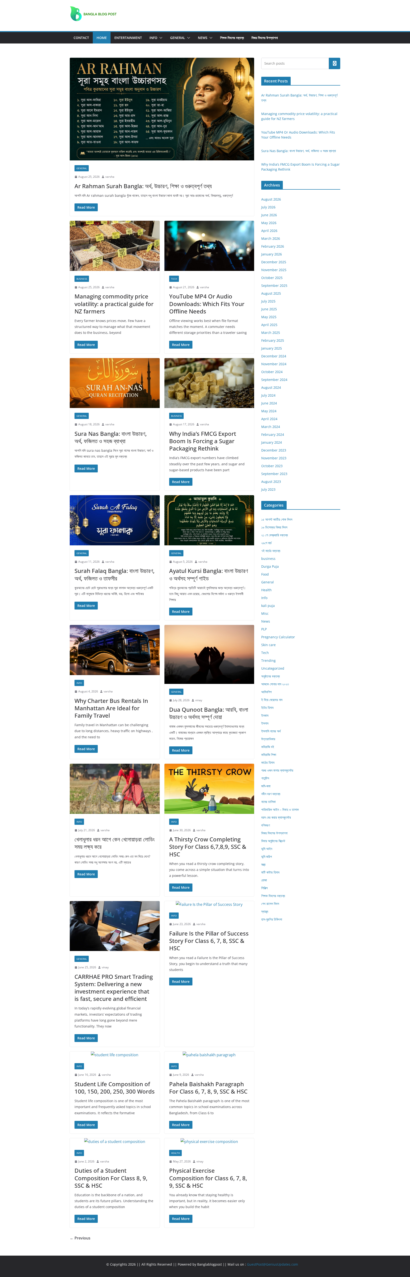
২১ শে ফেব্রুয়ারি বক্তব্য (274, 535)
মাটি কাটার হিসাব (270, 872)
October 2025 (272, 277)
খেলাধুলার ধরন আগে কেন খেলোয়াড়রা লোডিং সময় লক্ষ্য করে (115, 842)
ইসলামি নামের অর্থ (271, 731)
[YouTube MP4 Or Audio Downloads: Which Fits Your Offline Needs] (209, 246)
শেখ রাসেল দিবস (270, 903)
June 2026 (269, 215)
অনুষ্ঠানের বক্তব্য (270, 676)
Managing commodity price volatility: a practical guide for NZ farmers (114, 303)
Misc (265, 613)
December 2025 (273, 262)
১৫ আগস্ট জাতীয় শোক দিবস (276, 519)
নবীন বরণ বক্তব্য (270, 794)
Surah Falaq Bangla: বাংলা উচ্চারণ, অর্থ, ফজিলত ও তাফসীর (114, 574)
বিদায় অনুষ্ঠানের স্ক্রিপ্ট (273, 841)
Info (153, 37)
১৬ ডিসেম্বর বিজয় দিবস (274, 527)
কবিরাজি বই (267, 746)
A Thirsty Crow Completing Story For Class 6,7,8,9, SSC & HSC (207, 846)
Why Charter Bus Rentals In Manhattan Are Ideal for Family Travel (111, 708)
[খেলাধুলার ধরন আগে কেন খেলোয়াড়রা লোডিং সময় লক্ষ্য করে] (115, 789)
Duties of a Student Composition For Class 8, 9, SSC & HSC (111, 1178)
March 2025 (270, 332)
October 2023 (272, 466)
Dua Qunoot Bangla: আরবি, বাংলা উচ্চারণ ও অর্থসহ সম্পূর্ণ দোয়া (208, 713)
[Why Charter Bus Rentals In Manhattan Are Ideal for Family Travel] (115, 650)
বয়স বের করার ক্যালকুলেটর (276, 817)
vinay (198, 700)
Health (175, 1153)
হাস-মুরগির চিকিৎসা (271, 919)
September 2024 (274, 379)
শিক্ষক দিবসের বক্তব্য (232, 37)
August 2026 (271, 199)
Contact (81, 37)
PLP (264, 629)
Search (334, 63)
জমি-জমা (265, 786)
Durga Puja (270, 566)
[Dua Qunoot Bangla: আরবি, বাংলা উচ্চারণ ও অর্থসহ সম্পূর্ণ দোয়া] (209, 654)
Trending (268, 660)
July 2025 (268, 301)
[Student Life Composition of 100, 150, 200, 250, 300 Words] (115, 1054)
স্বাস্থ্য (264, 911)
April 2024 (269, 419)
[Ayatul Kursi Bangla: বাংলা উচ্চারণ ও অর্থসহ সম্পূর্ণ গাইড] (209, 520)
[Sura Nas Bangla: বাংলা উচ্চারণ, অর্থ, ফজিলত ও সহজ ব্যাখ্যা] (115, 383)
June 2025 (269, 309)
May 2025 (268, 317)
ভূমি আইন (266, 848)
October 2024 (272, 372)
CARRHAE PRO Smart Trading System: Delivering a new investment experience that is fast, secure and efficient (114, 988)
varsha (109, 177)
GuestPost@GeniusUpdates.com (272, 1264)
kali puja (268, 605)
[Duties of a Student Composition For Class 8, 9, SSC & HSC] (115, 1141)
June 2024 (269, 403)
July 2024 (268, 395)
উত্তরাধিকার (268, 739)
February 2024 (272, 434)
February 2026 (272, 246)
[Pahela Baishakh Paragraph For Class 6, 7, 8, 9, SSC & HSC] (209, 1054)
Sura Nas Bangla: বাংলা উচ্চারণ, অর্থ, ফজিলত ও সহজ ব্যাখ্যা (111, 437)
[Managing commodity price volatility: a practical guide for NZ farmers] (115, 246)
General (177, 37)
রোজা (264, 880)
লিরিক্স (264, 888)
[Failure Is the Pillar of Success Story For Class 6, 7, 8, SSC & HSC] (209, 904)
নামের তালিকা (268, 801)
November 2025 (273, 270)
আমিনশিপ (266, 692)
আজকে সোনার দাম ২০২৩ (275, 684)
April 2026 (269, 230)
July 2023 (268, 489)
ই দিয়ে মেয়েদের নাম (271, 699)
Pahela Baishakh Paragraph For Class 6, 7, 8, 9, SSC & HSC (209, 1087)
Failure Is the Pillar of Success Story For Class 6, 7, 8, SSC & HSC (209, 940)
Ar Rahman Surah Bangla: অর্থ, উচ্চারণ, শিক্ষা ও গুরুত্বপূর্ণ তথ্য (144, 186)
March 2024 (270, 426)
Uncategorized (272, 668)
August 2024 (271, 387)
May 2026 (268, 223)
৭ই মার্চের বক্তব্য (270, 550)
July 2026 (268, 207)
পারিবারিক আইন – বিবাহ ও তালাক (280, 809)
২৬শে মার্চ (266, 543)
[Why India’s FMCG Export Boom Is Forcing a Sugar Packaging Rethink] (209, 383)
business (81, 278)
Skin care (268, 645)
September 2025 (274, 285)
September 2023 (274, 473)
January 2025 (271, 348)
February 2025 (272, 340)
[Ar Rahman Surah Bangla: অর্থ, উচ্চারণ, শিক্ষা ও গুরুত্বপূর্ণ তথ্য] (162, 109)
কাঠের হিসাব (268, 762)
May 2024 (268, 411)
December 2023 (273, 450)
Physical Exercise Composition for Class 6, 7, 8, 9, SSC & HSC (208, 1178)
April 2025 (269, 324)
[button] (160, 37)
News (202, 37)
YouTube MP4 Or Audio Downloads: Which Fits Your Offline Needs (206, 303)
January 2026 (271, 254)
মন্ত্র (263, 864)
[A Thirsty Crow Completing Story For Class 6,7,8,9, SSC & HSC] (209, 789)
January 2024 (271, 442)
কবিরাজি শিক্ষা (268, 754)
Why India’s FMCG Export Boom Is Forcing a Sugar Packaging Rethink (202, 441)
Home (102, 37)
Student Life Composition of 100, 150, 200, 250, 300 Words (115, 1087)
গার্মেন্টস (265, 778)
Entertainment (128, 37)
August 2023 (271, 481)
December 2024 (273, 356)
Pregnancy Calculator (278, 637)
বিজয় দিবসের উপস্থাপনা (265, 37)
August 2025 (271, 293)
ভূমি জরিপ (266, 856)
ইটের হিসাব (267, 707)
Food (265, 574)
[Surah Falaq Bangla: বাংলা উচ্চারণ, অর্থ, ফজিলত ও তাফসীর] (115, 520)
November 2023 (273, 458)
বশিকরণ (265, 825)
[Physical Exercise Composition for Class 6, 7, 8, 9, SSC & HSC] (209, 1141)
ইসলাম (264, 723)
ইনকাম (264, 715)
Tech (174, 278)
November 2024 (273, 364)
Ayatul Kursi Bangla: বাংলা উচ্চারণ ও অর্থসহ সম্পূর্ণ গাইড (208, 574)
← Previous (80, 1238)
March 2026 (270, 238)
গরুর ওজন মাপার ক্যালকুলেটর (277, 770)
